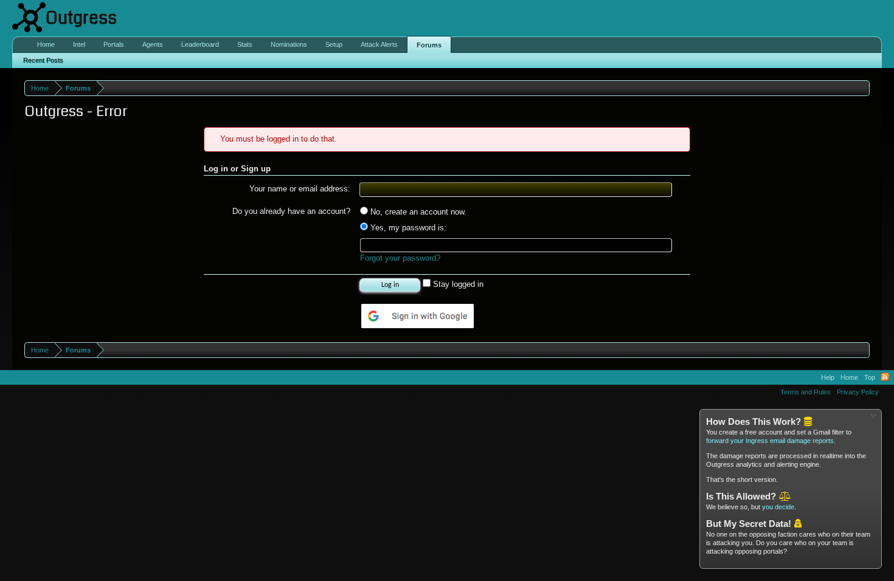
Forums (429, 45)
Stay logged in (457, 284)
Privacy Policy (858, 392)
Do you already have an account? (291, 211)
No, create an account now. (417, 211)
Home (46, 44)
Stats (244, 44)
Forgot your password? (400, 258)
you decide (778, 507)
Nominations (289, 44)
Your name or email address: (299, 188)
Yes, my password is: (407, 227)
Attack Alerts (379, 44)
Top (869, 377)
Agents (152, 44)
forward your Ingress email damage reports (770, 440)
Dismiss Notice (873, 417)
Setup (333, 44)
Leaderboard (200, 44)
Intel (79, 44)
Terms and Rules (805, 392)
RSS (885, 377)
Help (827, 377)
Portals (113, 44)
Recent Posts (43, 60)
